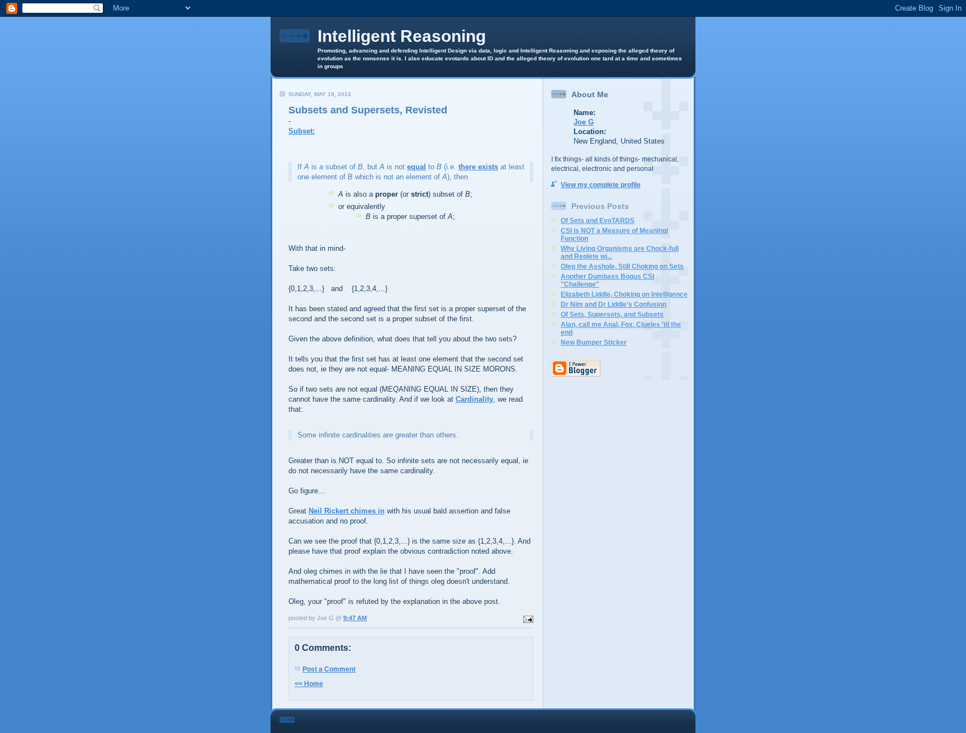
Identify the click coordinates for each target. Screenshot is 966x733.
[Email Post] (527, 618)
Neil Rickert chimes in (347, 511)
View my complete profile (601, 185)
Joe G (584, 122)
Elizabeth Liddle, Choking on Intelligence (624, 294)
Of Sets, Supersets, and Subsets (612, 314)
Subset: (301, 131)
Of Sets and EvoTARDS (597, 221)
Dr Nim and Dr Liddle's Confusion (613, 304)
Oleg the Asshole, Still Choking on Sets (622, 266)
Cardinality (474, 399)
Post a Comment (329, 669)
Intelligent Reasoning (402, 36)
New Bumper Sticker (594, 342)
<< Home (309, 684)
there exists (478, 167)
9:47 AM (355, 618)
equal (416, 167)
